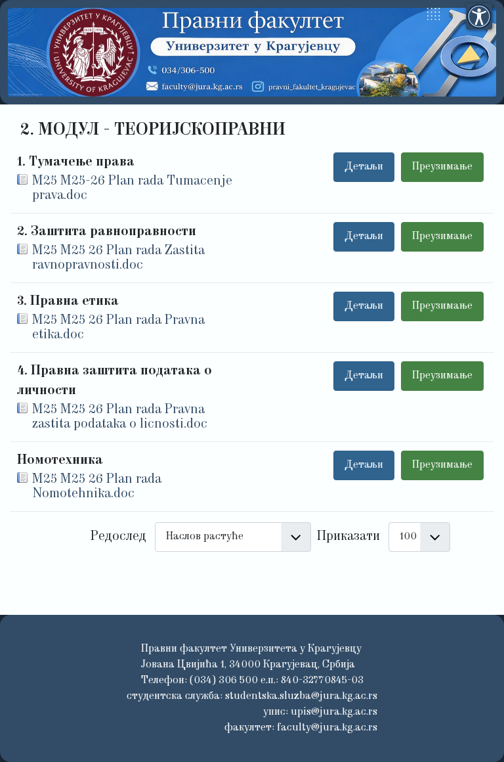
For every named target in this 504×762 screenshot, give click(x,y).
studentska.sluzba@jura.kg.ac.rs (301, 696)
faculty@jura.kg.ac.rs (327, 728)
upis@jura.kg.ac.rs (334, 712)
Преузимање (442, 167)
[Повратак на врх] (478, 734)
